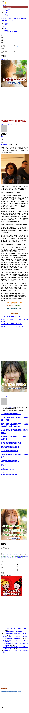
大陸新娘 (5, 23)
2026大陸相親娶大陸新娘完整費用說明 (13, 631)
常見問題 (5, 14)
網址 (2, 567)
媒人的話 (5, 10)
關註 (2, 136)
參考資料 (5, 16)
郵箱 (2, 564)
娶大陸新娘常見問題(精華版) (10, 31)
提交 (2, 572)
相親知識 (5, 5)
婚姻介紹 (5, 28)
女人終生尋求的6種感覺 (9, 451)
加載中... (4, 465)
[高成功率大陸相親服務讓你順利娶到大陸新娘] (11, 595)
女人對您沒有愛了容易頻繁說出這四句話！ (11, 324)
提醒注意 (5, 30)
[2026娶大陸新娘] (14, 392)
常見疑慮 (5, 12)
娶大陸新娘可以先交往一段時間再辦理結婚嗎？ (15, 628)
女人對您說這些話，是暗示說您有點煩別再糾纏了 (13, 316)
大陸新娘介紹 (10, 407)
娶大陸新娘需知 (7, 7)
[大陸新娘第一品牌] (14, 86)
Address (3, 569)
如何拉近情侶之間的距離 (10, 447)
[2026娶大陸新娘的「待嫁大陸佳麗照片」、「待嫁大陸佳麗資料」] (14, 539)
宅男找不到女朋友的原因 (10, 461)
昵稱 (2, 561)
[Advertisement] (14, 102)
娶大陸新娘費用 (7, 9)
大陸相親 (5, 26)
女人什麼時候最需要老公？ (11, 414)
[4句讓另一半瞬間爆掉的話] (14, 169)
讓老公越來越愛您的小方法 (11, 443)
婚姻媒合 (5, 25)
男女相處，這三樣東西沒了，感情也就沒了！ (12, 326)
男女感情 (5, 59)
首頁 (2, 59)
